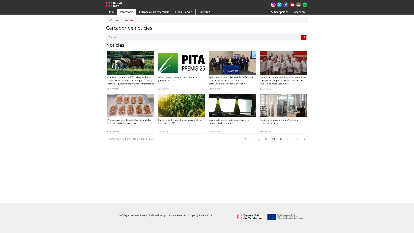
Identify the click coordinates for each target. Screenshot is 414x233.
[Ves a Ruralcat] (114, 4)
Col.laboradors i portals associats (164, 215)
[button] (111, 12)
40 (281, 138)
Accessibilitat (138, 215)
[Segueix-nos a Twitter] (279, 4)
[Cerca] (303, 37)
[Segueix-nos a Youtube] (292, 4)
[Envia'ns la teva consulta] (298, 4)
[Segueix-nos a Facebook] (285, 4)
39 (273, 138)
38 (266, 138)
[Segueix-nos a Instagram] (273, 4)
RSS (186, 215)
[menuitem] (154, 12)
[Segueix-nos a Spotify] (304, 4)
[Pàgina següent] (304, 139)
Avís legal (124, 215)
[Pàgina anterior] (245, 139)
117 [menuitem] (296, 138)
